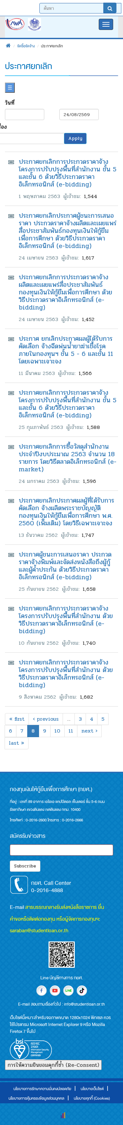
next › (89, 731)
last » (16, 743)
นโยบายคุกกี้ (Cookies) (92, 1098)
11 (71, 731)
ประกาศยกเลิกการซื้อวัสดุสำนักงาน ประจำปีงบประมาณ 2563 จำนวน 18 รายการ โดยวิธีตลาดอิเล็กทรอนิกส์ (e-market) (67, 457)
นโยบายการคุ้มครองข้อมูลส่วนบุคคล (36, 1098)
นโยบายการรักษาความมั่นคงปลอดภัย (42, 1089)
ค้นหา (109, 8)
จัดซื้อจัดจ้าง (26, 46)
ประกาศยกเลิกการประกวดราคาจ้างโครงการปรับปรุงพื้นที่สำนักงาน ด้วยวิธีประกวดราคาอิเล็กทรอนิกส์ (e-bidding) (66, 619)
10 (57, 731)
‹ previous (46, 719)
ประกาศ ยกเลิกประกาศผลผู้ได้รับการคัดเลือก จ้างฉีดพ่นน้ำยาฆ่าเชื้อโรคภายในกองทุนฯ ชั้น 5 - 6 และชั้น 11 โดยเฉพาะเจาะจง (66, 350)
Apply (75, 138)
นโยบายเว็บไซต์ (92, 1089)
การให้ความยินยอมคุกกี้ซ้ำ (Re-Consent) (53, 1065)
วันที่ (9, 103)
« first (17, 719)
